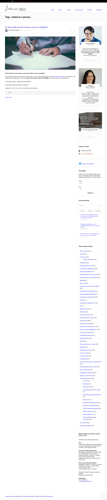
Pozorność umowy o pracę (87, 317)
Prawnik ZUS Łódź (85, 323)
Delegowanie (83, 262)
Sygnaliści (82, 347)
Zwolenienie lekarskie (86, 425)
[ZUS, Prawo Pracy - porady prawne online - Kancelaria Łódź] (15, 8)
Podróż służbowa (84, 309)
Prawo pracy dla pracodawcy (87, 326)
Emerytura (85, 384)
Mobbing (82, 280)
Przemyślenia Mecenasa (86, 335)
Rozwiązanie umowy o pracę (87, 344)
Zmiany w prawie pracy (86, 375)
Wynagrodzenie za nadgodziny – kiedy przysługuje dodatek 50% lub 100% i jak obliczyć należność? (90, 226)
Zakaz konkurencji (85, 369)
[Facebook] (90, 35)
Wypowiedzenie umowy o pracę (88, 366)
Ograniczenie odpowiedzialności (13, 496)
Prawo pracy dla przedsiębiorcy (88, 329)
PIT (81, 306)
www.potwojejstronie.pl (85, 481)
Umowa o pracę (84, 356)
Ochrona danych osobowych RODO (89, 286)
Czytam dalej (8, 97)
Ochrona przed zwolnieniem (87, 291)
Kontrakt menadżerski (86, 271)
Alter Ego (82, 254)
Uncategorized (84, 359)
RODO (82, 341)
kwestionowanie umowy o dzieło (91, 389)
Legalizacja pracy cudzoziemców (89, 277)
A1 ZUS (85, 381)
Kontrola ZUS (87, 387)
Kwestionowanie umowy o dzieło (89, 274)
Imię (80, 187)
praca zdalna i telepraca (59, 76)
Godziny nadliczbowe (89, 259)
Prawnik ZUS (83, 320)
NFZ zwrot (83, 283)
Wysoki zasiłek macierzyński (90, 408)
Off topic (82, 300)
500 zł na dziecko (84, 251)
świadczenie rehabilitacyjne (90, 405)
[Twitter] (87, 35)
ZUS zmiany (83, 422)
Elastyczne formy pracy (86, 265)
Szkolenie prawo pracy (86, 350)
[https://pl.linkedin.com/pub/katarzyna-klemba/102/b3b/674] (100, 497)
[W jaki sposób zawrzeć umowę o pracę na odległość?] (40, 53)
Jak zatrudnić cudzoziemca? (87, 268)
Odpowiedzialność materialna (88, 294)
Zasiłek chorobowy (88, 411)
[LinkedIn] (93, 35)
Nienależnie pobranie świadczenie (92, 394)
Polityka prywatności (28, 496)
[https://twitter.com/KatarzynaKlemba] (97, 497)
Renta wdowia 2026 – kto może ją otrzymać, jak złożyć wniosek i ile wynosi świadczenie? (90, 234)
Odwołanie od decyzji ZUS (87, 297)
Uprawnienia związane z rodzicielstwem (90, 361)
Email (80, 181)
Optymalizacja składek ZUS (87, 303)
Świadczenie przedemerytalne (91, 402)
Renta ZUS (86, 399)
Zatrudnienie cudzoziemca (87, 372)
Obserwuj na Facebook (87, 163)
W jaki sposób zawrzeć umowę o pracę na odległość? (26, 27)
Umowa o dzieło (84, 353)
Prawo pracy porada (85, 332)
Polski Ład (83, 311)
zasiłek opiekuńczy (88, 414)
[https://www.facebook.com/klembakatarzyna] (94, 497)
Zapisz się (90, 193)
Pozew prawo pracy (85, 314)
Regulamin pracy (84, 338)
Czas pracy (83, 257)
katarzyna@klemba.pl (25, 1)
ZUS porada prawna (85, 378)
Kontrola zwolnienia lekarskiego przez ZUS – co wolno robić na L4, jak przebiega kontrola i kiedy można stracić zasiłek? (90, 216)
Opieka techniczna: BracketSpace (44, 496)
